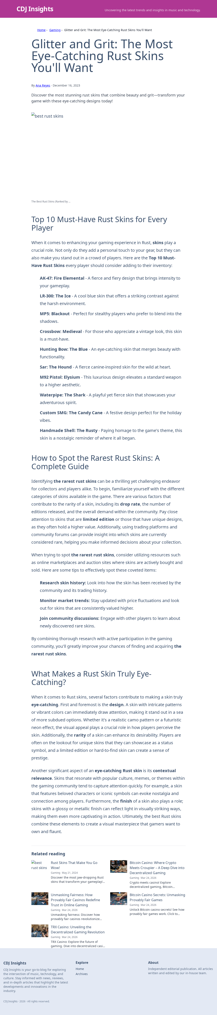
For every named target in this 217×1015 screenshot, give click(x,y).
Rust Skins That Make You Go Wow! (74, 865)
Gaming (55, 30)
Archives (82, 974)
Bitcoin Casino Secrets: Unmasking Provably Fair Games (157, 897)
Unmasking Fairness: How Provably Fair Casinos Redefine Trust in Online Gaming (75, 900)
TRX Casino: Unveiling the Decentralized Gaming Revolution (78, 929)
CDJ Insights (35, 8)
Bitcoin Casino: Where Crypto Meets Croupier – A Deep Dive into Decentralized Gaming (157, 867)
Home (41, 30)
